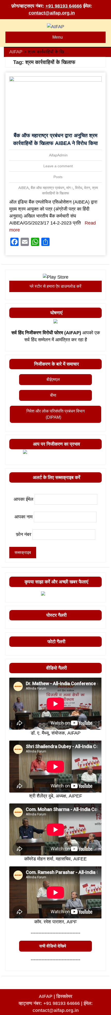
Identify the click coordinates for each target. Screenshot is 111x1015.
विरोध (78, 188)
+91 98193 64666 (63, 6)
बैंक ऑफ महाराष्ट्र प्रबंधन (47, 188)
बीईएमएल (53, 379)
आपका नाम (23, 516)
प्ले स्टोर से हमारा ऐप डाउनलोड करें (55, 286)
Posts (57, 177)
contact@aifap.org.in (52, 13)
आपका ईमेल (23, 499)
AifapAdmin (58, 155)
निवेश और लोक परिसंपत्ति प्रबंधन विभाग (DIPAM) (55, 414)
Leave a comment (58, 166)
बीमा (53, 395)
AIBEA (23, 188)
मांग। (69, 188)
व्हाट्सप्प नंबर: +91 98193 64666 (49, 1003)
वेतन (87, 188)
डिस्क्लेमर (64, 996)
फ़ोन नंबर (23, 534)
